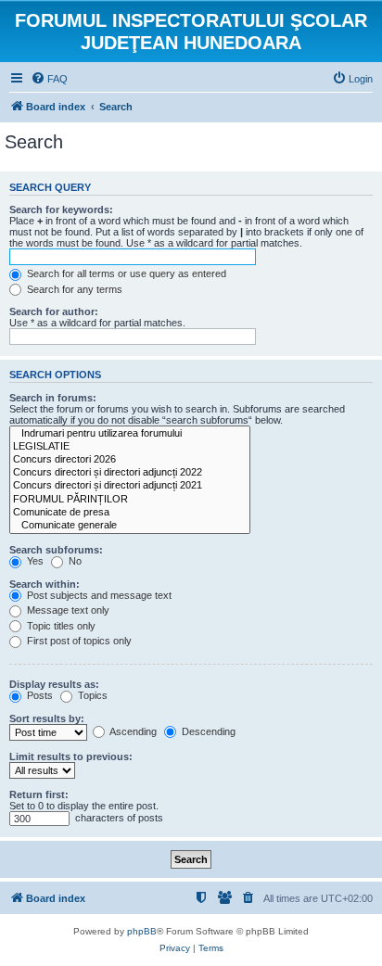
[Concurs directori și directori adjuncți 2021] (129, 485)
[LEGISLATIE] (129, 446)
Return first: (39, 794)
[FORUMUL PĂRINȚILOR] (129, 499)
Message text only (66, 610)
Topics (91, 695)
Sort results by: (46, 718)
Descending (207, 731)
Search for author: (53, 311)
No (74, 560)
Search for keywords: (61, 209)
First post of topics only (78, 640)
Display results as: (54, 684)
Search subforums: (56, 549)
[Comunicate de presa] (129, 512)
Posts (38, 695)
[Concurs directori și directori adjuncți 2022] (129, 472)
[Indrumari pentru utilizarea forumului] (129, 433)
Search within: (44, 584)
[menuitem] (49, 79)
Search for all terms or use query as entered (125, 273)
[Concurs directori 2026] (129, 459)
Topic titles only (60, 625)
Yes (34, 560)
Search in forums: (52, 397)
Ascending (132, 731)
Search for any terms (73, 289)
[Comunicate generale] (129, 525)
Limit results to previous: (71, 756)
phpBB (142, 931)
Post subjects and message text (98, 595)
